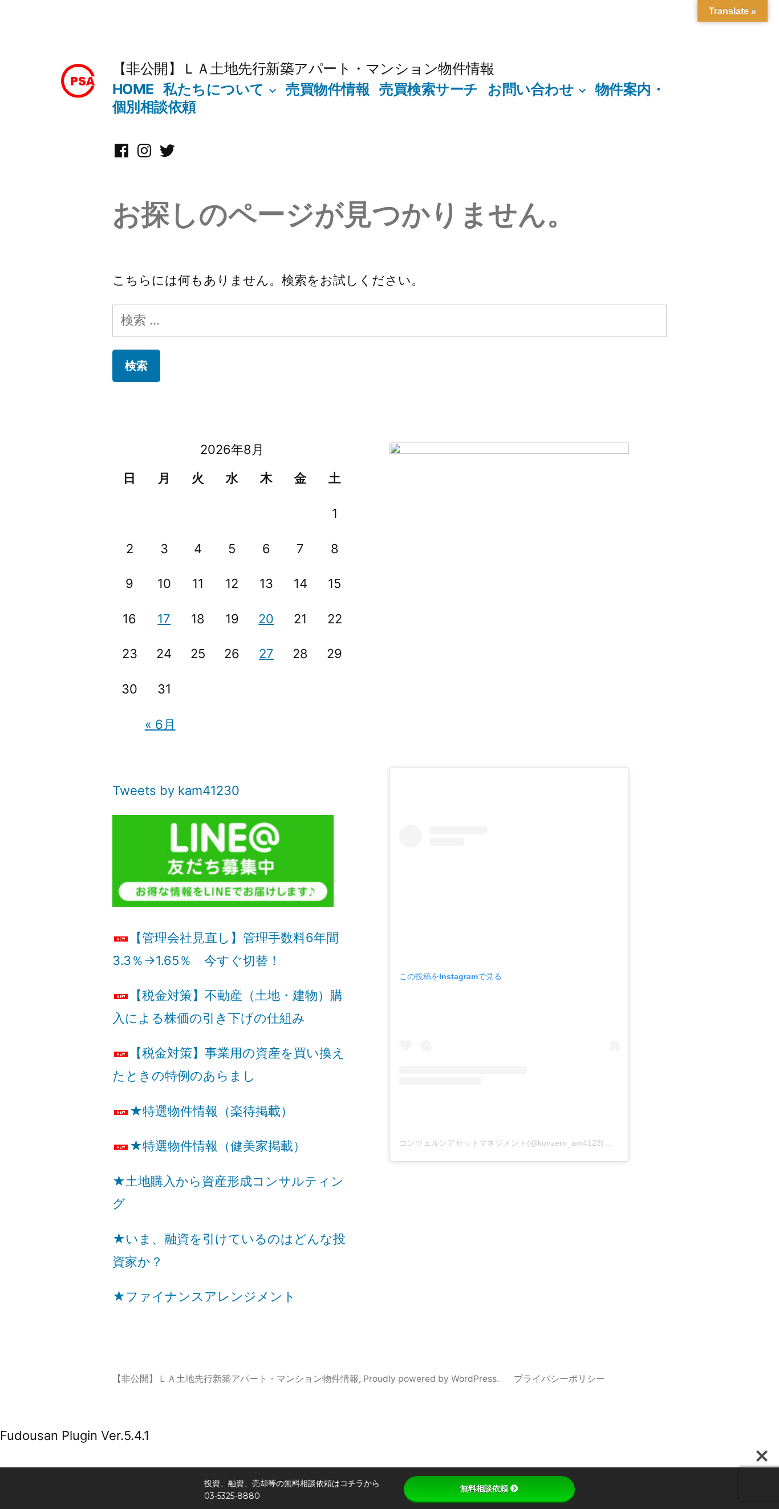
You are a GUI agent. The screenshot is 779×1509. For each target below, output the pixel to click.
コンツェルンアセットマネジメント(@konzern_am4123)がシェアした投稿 (533, 1142)
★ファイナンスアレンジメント (204, 1296)
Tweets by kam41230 (176, 790)
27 (266, 653)
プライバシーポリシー (559, 1378)
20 (266, 618)
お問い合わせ (531, 89)
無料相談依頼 (484, 1488)
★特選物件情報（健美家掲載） (217, 1145)
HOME (133, 89)
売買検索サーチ (428, 89)
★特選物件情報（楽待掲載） (211, 1111)
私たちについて (214, 89)
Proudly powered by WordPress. (432, 1378)
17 (164, 618)
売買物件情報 (328, 89)
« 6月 (160, 724)
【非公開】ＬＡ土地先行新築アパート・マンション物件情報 (303, 68)
